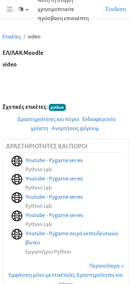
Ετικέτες (11, 37)
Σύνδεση (115, 9)
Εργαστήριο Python (48, 252)
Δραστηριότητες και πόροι (48, 119)
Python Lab (38, 169)
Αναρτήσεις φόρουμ (75, 128)
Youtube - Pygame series (54, 160)
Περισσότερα (104, 266)
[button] (24, 9)
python (57, 107)
